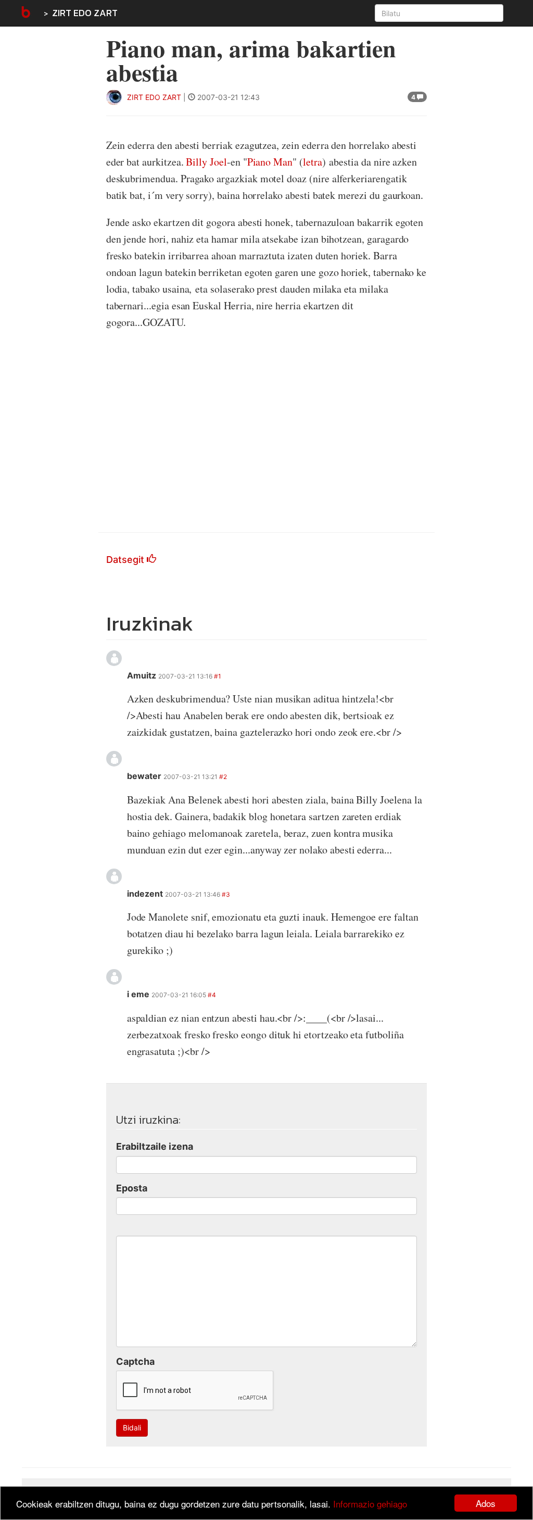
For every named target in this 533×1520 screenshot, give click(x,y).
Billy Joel (206, 162)
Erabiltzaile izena (154, 1146)
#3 (226, 894)
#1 (217, 676)
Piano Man (270, 162)
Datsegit (126, 559)
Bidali (132, 1427)
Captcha (135, 1361)
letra (312, 162)
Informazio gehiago (370, 1503)
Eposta (131, 1188)
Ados (486, 1503)
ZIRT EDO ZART (85, 13)
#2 (223, 777)
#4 (212, 995)
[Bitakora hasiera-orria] (25, 13)
